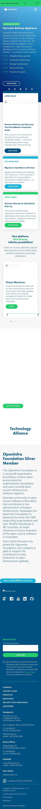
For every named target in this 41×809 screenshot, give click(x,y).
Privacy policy (7, 797)
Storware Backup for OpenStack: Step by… (20, 205)
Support (3, 3)
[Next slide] (38, 314)
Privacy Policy (29, 672)
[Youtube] (18, 599)
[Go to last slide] (7, 314)
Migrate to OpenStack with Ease (20, 167)
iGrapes (22, 805)
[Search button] (25, 3)
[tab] (9, 89)
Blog (7, 3)
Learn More (13, 186)
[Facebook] (11, 599)
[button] (11, 321)
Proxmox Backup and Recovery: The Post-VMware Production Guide (19, 127)
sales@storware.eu (10, 774)
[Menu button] (36, 9)
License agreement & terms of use (15, 794)
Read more (12, 151)
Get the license (13, 406)
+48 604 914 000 (16, 765)
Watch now (13, 225)
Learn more (11, 83)
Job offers (8, 706)
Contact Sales (14, 3)
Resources (8, 698)
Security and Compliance (15, 702)
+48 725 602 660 (16, 736)
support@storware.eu (11, 763)
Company (7, 687)
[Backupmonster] (4, 599)
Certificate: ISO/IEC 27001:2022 (20, 781)
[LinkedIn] (25, 599)
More (11, 306)
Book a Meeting (10, 581)
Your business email (10, 643)
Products (8, 695)
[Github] (32, 599)
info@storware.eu (9, 734)
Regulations (7, 800)
